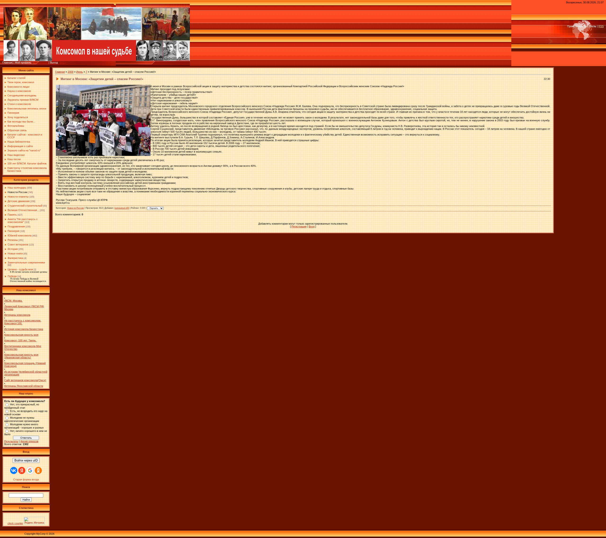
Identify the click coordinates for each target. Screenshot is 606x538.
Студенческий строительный (25, 205)
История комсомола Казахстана (23, 329)
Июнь (79, 71)
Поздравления (16, 226)
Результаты (11, 441)
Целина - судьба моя (20, 269)
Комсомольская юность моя (21, 334)
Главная (60, 71)
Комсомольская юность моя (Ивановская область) (21, 356)
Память (12, 214)
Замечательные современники (26, 262)
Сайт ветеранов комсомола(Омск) (25, 380)
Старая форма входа (26, 479)
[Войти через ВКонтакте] (13, 470)
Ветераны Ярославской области (23, 385)
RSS (601, 26)
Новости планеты (18, 196)
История (13, 249)
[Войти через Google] (30, 470)
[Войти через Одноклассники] (38, 470)
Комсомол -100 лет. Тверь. (20, 340)
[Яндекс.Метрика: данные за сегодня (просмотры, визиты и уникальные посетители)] (34, 520)
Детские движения (19, 201)
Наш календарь (17, 187)
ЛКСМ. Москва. (13, 300)
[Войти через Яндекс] (21, 470)
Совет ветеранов (18, 244)
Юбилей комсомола (19, 235)
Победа (12, 276)
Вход (63, 62)
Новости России (17, 192)
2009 (70, 71)
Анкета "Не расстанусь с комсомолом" (23, 220)
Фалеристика (15, 258)
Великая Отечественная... (23, 210)
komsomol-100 (122, 208)
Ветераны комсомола (17, 314)
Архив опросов (29, 441)
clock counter (15, 523)
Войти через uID (26, 460)
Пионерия (13, 231)
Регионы (13, 240)
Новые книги (15, 253)
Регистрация (41, 62)
